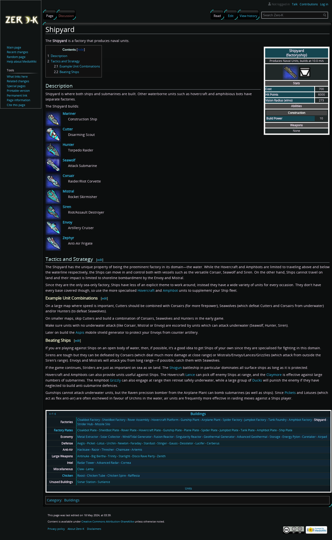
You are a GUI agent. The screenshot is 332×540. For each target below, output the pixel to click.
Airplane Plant (210, 420)
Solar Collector (110, 437)
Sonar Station (86, 482)
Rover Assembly (138, 420)
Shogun (175, 367)
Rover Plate (129, 430)
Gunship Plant (190, 420)
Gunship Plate (172, 430)
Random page (16, 57)
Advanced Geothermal (252, 437)
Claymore (274, 374)
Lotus (101, 443)
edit (99, 260)
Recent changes (17, 52)
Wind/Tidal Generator (137, 437)
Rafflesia (134, 476)
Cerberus (213, 443)
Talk (294, 4)
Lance (190, 374)
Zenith (161, 456)
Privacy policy (56, 529)
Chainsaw (122, 450)
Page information (18, 100)
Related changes (18, 81)
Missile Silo (102, 424)
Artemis (136, 450)
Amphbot (170, 290)
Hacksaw (83, 450)
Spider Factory (232, 420)
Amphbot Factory (300, 420)
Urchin (111, 443)
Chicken (67, 476)
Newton (123, 443)
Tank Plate (248, 430)
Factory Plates (63, 430)
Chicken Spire (116, 476)
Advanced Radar (108, 463)
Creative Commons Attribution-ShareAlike (107, 521)
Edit (231, 16)
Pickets (290, 392)
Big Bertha (98, 456)
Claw (80, 469)
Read (217, 16)
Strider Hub (85, 424)
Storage (275, 437)
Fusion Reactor (164, 437)
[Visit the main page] (21, 19)
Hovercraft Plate (150, 430)
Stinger (162, 443)
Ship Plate (285, 430)
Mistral (68, 191)
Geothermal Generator (219, 437)
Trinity (112, 456)
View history (248, 16)
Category (54, 500)
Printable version (18, 91)
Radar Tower (86, 463)
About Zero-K (76, 529)
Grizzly (115, 380)
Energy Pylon (291, 437)
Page (49, 16)
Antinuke (83, 456)
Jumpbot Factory (255, 420)
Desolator (186, 443)
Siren (67, 206)
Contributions (309, 4)
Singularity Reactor (188, 437)
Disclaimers (94, 529)
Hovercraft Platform (164, 420)
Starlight (124, 456)
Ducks (257, 380)
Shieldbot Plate (109, 430)
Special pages (16, 86)
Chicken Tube (96, 476)
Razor (95, 450)
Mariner (69, 113)
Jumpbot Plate (229, 430)
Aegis (81, 443)
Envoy (67, 222)
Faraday (136, 443)
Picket (91, 443)
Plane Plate (191, 430)
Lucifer (200, 443)
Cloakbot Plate (87, 430)
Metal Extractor (87, 437)
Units (188, 488)
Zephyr (68, 237)
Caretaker (309, 437)
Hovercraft (146, 290)
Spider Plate (209, 430)
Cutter (68, 129)
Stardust (149, 443)
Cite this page (16, 105)
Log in (324, 4)
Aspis (80, 332)
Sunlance (104, 482)
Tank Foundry (277, 420)
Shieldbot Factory (113, 420)
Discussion (66, 16)
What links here (17, 77)
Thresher (108, 450)
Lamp (90, 469)
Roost (81, 476)
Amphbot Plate (267, 430)
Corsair (68, 175)
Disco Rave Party (143, 456)
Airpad (322, 437)
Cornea (126, 463)
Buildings (198, 413)
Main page (14, 47)
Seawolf (69, 160)
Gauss (173, 443)
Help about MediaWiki (21, 61)
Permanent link (17, 95)
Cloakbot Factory (88, 420)
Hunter (68, 144)
